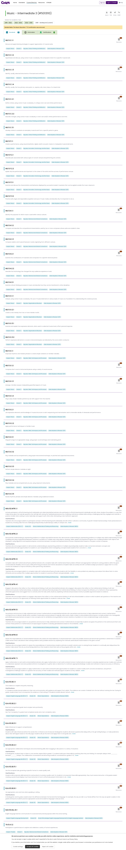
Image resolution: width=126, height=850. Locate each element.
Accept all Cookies (32, 846)
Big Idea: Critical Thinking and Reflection (34, 48)
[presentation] (8, 22)
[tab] (13, 32)
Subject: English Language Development (17, 818)
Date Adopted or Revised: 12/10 (56, 48)
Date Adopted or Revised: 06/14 (93, 818)
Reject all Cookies (47, 846)
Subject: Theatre (10, 832)
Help (121, 2)
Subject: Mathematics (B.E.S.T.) (14, 526)
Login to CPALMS (112, 2)
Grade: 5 (19, 48)
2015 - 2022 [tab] (8, 23)
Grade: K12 (28, 526)
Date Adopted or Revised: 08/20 (69, 526)
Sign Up (102, 2)
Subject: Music (10, 48)
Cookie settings (18, 846)
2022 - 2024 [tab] (18, 23)
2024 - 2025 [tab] (28, 23)
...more (69, 522)
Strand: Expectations (43, 696)
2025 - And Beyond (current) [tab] (44, 23)
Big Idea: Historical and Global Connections (35, 219)
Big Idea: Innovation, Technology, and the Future (36, 148)
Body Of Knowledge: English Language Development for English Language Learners (60, 818)
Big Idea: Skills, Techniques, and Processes (35, 358)
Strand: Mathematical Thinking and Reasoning (45, 526)
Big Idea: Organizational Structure (33, 303)
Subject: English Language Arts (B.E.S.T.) (16, 696)
